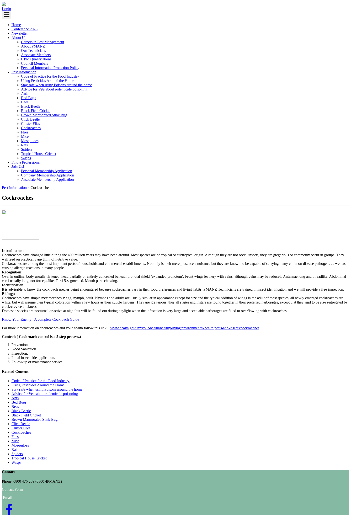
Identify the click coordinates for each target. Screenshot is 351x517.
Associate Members (36, 55)
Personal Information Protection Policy (50, 68)
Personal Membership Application (46, 171)
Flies (24, 132)
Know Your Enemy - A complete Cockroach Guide (40, 319)
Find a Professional (25, 162)
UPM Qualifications (36, 59)
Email (7, 498)
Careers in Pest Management (42, 42)
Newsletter (19, 33)
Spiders (26, 149)
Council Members (34, 63)
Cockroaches (31, 128)
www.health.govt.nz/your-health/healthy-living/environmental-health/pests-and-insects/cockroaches (184, 328)
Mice (25, 136)
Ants (24, 93)
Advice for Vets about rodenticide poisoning (54, 89)
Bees (24, 102)
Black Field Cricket (35, 111)
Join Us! (17, 167)
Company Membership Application (47, 175)
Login (6, 9)
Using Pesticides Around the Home (47, 81)
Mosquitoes (29, 141)
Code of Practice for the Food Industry (50, 76)
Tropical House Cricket (38, 154)
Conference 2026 (24, 29)
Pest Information (23, 72)
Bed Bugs (28, 98)
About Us (18, 38)
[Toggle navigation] (6, 15)
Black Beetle (30, 106)
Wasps (26, 158)
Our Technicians (33, 50)
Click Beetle (30, 119)
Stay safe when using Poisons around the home (56, 85)
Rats (24, 145)
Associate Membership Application (47, 179)
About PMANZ (33, 46)
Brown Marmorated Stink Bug (44, 115)
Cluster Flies (30, 124)
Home (16, 25)
